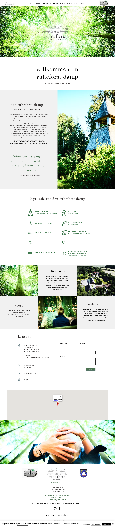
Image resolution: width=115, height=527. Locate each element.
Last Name (82, 343)
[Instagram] (27, 380)
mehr (11, 146)
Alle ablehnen (96, 524)
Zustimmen (107, 524)
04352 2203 (27, 365)
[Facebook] (24, 380)
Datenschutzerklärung (23, 525)
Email (62, 350)
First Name (63, 343)
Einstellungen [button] (86, 524)
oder (33, 365)
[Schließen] (113, 524)
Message (62, 356)
